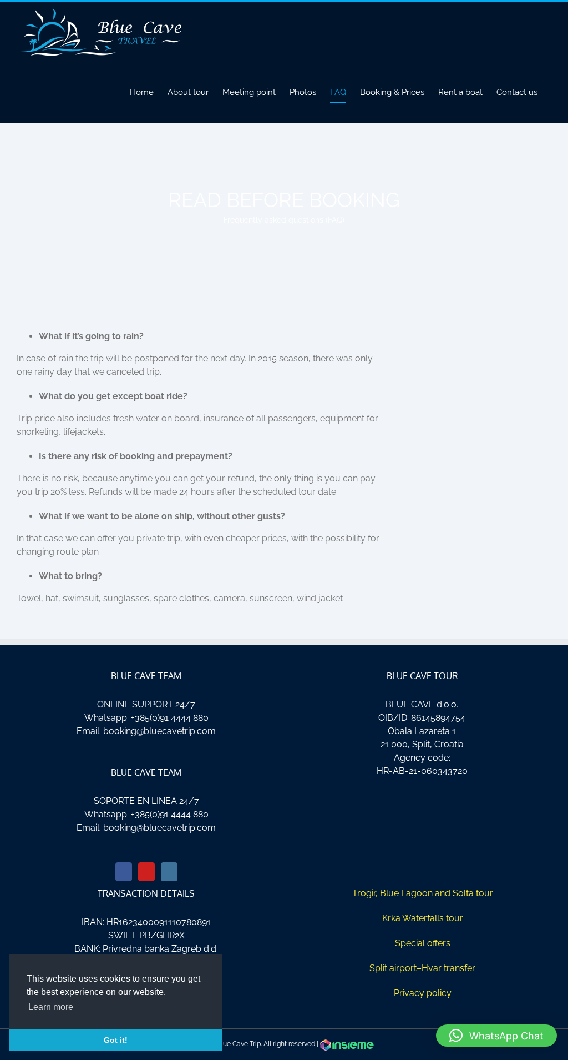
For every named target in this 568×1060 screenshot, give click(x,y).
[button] (496, 1035)
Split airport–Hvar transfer (422, 968)
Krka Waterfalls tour (422, 918)
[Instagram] (169, 871)
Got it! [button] (116, 1040)
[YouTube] (146, 871)
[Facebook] (123, 871)
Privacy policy (423, 993)
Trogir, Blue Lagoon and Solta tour (422, 893)
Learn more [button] (50, 1007)
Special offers (422, 943)
